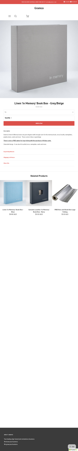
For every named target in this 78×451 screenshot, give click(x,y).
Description (7, 131)
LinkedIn (67, 1)
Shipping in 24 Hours (9, 157)
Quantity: (7, 118)
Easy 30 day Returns (9, 151)
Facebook (74, 1)
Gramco (39, 8)
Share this (6, 163)
